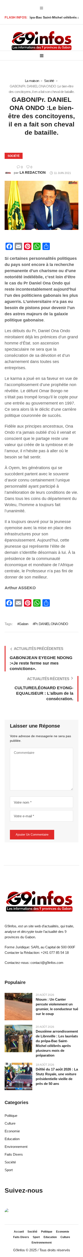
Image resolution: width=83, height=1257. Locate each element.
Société (49, 81)
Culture (10, 1123)
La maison (32, 81)
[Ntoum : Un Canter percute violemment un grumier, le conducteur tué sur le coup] (18, 1006)
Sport (9, 1170)
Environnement (16, 1147)
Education (12, 1139)
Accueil (19, 1231)
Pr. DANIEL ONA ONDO (51, 624)
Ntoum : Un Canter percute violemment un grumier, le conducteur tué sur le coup (57, 1006)
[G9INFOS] (41, 40)
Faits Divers (14, 1154)
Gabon (23, 624)
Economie (12, 1131)
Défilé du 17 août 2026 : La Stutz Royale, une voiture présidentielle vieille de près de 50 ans (57, 1076)
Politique (11, 1116)
